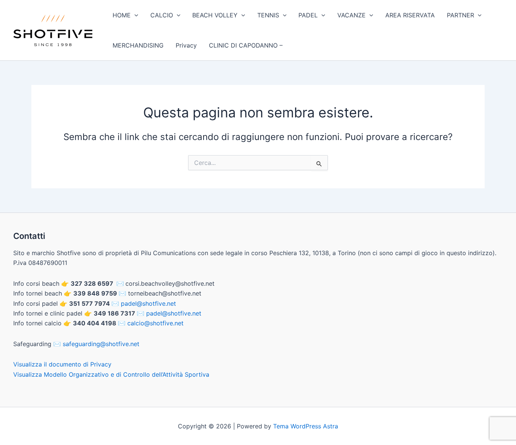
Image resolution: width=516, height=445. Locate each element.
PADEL (308, 15)
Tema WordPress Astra (305, 426)
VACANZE (351, 15)
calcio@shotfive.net (155, 323)
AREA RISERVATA (410, 15)
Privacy (186, 45)
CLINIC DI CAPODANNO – (246, 45)
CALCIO (161, 15)
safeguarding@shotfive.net (101, 344)
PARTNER (460, 15)
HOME (122, 15)
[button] (134, 15)
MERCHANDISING (138, 45)
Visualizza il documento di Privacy (62, 364)
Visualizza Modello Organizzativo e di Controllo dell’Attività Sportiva (111, 374)
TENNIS (268, 15)
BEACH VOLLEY (215, 15)
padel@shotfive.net (148, 303)
